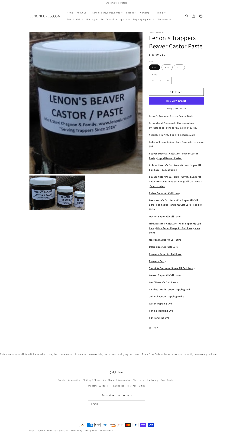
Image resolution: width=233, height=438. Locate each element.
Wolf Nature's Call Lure (162, 282)
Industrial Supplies (98, 385)
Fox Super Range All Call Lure (173, 204)
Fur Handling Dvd (159, 318)
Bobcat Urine (169, 170)
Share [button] (156, 327)
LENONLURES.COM (43, 431)
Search (61, 380)
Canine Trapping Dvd (161, 310)
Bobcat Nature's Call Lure (164, 165)
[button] (83, 12)
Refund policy (76, 430)
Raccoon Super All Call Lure (165, 254)
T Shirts (153, 289)
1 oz (179, 67)
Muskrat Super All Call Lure (165, 239)
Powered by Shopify (59, 431)
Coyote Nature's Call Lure (164, 177)
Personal (131, 385)
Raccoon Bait (156, 261)
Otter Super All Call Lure (163, 247)
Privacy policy (91, 430)
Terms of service (106, 430)
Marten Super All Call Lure (164, 216)
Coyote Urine (157, 186)
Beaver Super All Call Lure (164, 153)
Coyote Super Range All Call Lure (181, 181)
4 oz (167, 67)
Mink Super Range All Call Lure (174, 228)
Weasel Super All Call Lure (164, 275)
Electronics (138, 380)
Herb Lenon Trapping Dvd (175, 289)
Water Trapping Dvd (160, 303)
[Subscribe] (141, 404)
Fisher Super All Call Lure (164, 193)
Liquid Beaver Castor (169, 158)
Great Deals (167, 380)
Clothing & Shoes (91, 380)
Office (142, 385)
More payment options (176, 108)
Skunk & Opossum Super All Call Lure (171, 268)
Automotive (74, 380)
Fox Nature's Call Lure (162, 200)
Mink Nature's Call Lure (163, 223)
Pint (154, 67)
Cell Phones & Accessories (116, 380)
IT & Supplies (117, 385)
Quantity (153, 74)
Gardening (152, 380)
